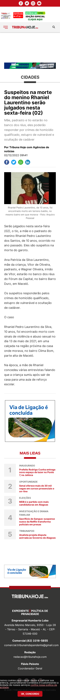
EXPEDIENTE (20, 610)
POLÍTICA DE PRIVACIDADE (34, 612)
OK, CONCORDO (30, 693)
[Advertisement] (30, 47)
